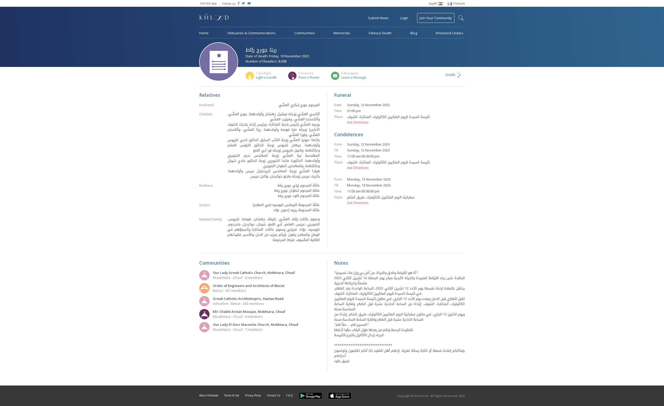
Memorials (342, 33)
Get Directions (358, 122)
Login (404, 18)
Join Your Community (436, 18)
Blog (413, 33)
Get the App (208, 3)
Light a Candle (266, 77)
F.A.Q (289, 395)
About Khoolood (208, 395)
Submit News (378, 18)
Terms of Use (231, 395)
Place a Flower (309, 77)
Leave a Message (353, 77)
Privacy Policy (253, 395)
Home (204, 33)
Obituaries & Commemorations (251, 33)
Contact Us (273, 395)
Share (450, 74)
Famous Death (380, 33)
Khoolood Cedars (449, 33)
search (461, 17)
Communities (304, 33)
